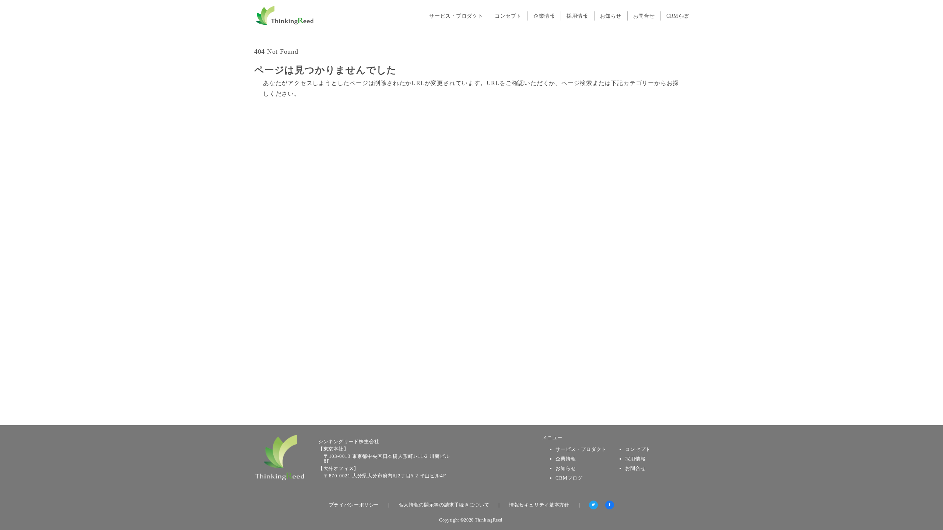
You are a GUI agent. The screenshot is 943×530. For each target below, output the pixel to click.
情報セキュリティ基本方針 (539, 505)
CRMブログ (569, 478)
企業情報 (565, 459)
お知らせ (565, 468)
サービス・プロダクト (580, 449)
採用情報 (635, 459)
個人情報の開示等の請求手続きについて (444, 505)
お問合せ (635, 468)
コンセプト (638, 449)
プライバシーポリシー (354, 505)
